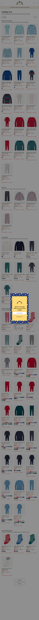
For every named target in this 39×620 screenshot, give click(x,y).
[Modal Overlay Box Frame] (19, 310)
